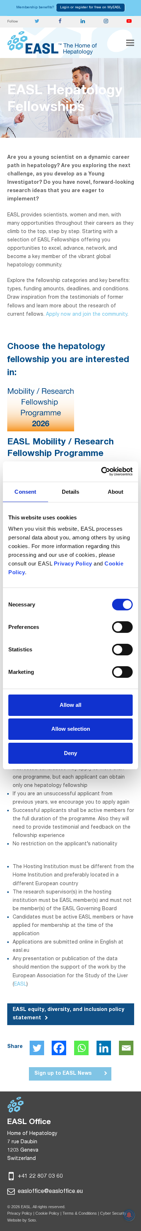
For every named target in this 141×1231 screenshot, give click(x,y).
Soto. (32, 1220)
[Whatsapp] (81, 1048)
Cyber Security (113, 1213)
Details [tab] (71, 491)
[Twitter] (37, 1048)
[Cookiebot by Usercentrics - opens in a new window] (101, 471)
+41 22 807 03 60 (39, 1177)
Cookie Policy (47, 1213)
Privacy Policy (19, 1213)
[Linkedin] (104, 1048)
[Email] (126, 1048)
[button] (130, 43)
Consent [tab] (25, 491)
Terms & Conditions (80, 1213)
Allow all (70, 705)
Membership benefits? (35, 7)
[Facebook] (59, 1048)
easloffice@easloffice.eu (49, 1192)
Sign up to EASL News (62, 1073)
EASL (20, 984)
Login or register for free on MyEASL (90, 7)
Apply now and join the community (86, 314)
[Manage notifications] (129, 1215)
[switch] (122, 627)
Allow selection (70, 729)
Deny (70, 753)
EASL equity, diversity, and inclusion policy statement (68, 1014)
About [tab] (116, 491)
